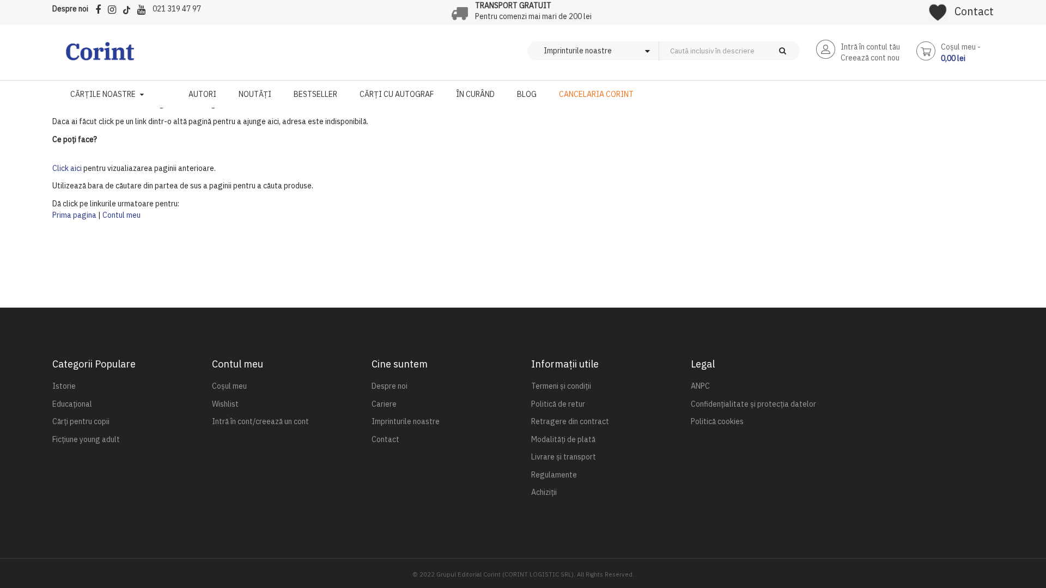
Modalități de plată (563, 439)
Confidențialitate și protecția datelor (753, 404)
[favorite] (937, 9)
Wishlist (225, 404)
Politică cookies (717, 421)
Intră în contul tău (870, 47)
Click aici (67, 168)
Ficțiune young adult (86, 439)
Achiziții (544, 492)
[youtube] (144, 8)
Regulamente (554, 475)
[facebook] (100, 8)
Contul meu (121, 215)
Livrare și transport (563, 457)
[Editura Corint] (100, 57)
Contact (974, 11)
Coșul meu (229, 386)
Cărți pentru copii (81, 421)
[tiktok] (129, 8)
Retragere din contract (570, 421)
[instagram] (114, 8)
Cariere (384, 404)
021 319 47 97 (177, 9)
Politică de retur (558, 404)
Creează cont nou (870, 58)
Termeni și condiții (561, 386)
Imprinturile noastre (406, 421)
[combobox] (747, 50)
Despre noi (70, 9)
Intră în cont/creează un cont (260, 421)
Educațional (72, 404)
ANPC (700, 386)
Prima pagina (74, 215)
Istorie (64, 386)
